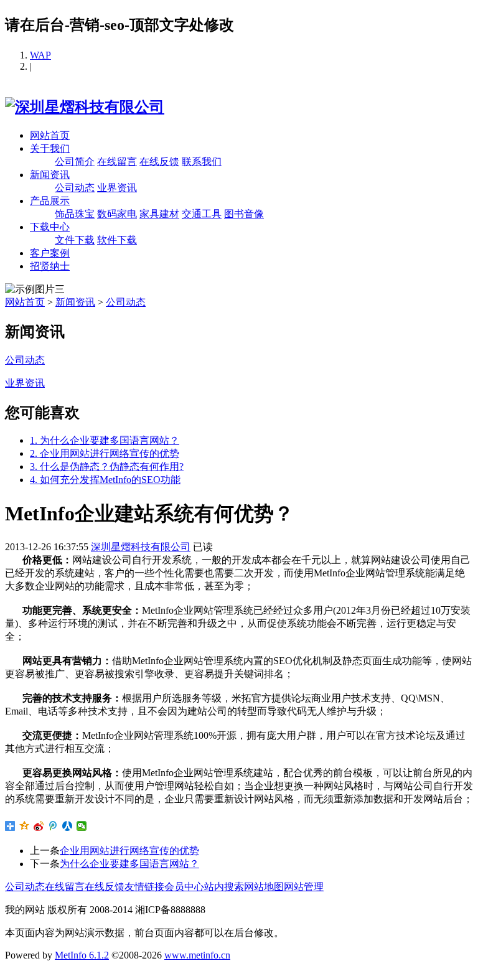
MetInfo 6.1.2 (82, 955)
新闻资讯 (50, 174)
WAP (40, 55)
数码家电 (117, 214)
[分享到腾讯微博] (53, 826)
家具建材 (159, 214)
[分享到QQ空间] (24, 826)
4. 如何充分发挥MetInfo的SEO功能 (105, 479)
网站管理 (304, 886)
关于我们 (50, 148)
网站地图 (264, 886)
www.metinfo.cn (197, 955)
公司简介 (75, 161)
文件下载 (75, 240)
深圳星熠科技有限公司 (140, 547)
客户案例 (50, 253)
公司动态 (75, 187)
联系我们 (202, 161)
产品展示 (50, 200)
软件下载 (117, 240)
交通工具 (202, 214)
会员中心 (184, 886)
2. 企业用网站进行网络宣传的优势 (104, 453)
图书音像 (244, 214)
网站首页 (50, 135)
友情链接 (144, 886)
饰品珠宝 (75, 214)
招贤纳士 (50, 266)
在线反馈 (159, 161)
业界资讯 (117, 187)
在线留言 (117, 161)
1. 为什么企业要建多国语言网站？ (104, 440)
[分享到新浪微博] (39, 826)
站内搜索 (224, 886)
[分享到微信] (82, 826)
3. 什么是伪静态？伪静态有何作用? (107, 466)
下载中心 (50, 227)
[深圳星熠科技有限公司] (84, 107)
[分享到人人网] (67, 826)
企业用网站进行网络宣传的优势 (129, 850)
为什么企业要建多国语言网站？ (129, 863)
